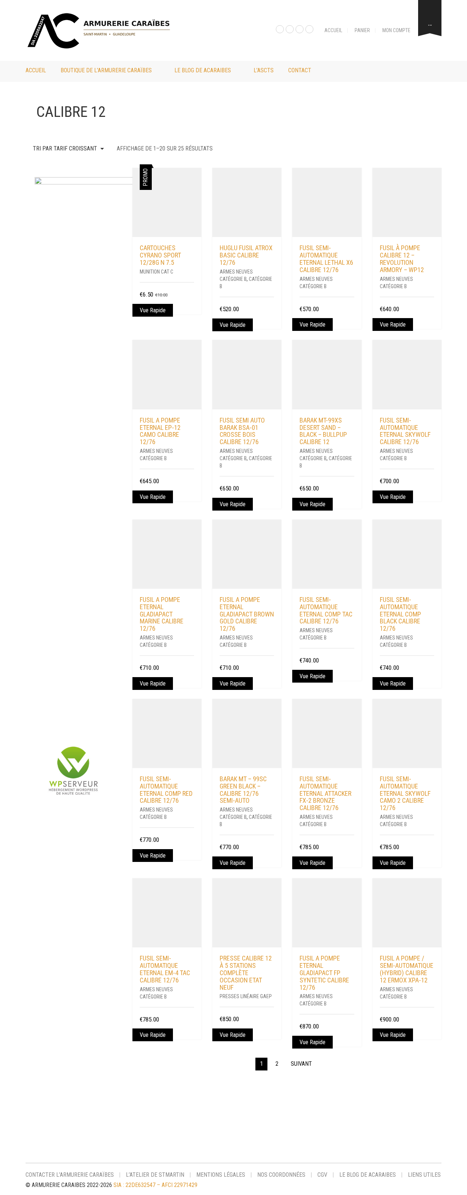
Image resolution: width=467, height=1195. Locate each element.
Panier (362, 30)
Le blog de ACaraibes (202, 70)
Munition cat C (156, 272)
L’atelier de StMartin (155, 1174)
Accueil (333, 30)
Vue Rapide (153, 310)
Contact (299, 70)
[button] (191, 295)
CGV (322, 1174)
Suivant (301, 1063)
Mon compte (396, 30)
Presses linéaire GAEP (246, 996)
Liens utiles (424, 1174)
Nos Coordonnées (281, 1174)
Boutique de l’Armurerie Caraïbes (106, 70)
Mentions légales (220, 1174)
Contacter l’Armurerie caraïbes (70, 1174)
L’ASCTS (264, 70)
